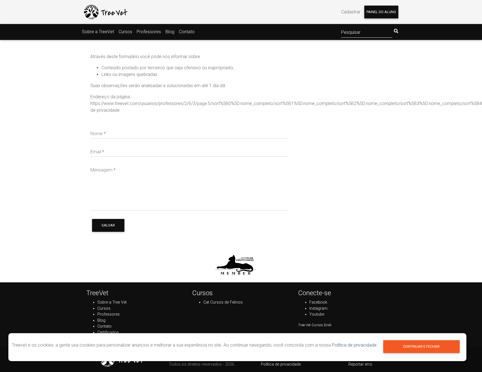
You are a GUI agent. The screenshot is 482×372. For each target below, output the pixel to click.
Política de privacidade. (355, 345)
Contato (187, 31)
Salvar (108, 225)
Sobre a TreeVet (98, 31)
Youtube (316, 314)
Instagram (318, 308)
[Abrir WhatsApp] (468, 357)
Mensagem (102, 170)
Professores (149, 31)
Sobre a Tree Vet (112, 302)
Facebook (318, 302)
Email (97, 151)
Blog (169, 31)
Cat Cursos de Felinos (223, 302)
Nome (98, 133)
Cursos (125, 31)
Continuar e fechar (421, 346)
